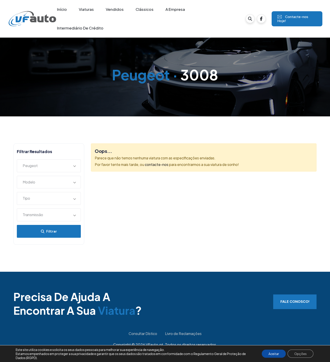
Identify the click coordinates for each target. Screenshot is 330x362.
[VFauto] (32, 18)
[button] (250, 18)
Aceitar (273, 354)
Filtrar (50, 231)
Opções (300, 354)
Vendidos (115, 9)
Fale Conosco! (294, 301)
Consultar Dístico (143, 333)
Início (62, 9)
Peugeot (141, 75)
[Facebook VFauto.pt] (261, 18)
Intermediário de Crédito (80, 27)
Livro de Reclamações (183, 333)
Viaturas (86, 9)
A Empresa (175, 9)
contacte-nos (156, 164)
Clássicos (145, 9)
